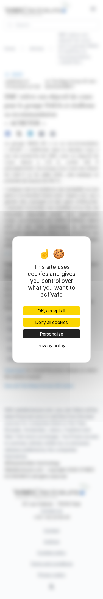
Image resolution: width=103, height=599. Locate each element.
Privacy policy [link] (51, 345)
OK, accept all (51, 310)
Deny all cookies (51, 322)
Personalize (51, 334)
